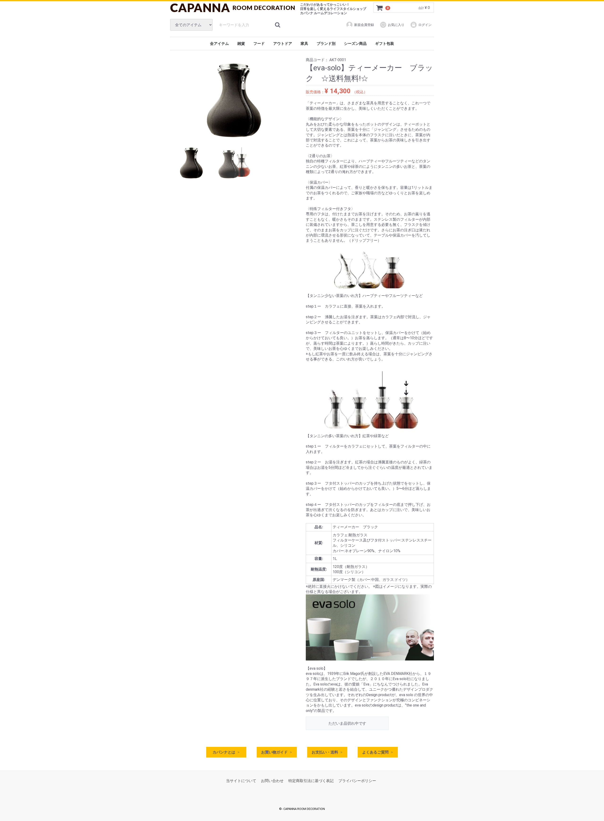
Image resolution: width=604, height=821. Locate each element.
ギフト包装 (384, 43)
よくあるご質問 (375, 752)
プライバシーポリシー (357, 781)
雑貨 (241, 43)
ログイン (425, 25)
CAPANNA (232, 7)
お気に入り (396, 25)
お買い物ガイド (274, 752)
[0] (380, 8)
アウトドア (282, 43)
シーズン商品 (355, 43)
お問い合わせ (272, 781)
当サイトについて (241, 781)
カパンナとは (224, 752)
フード (259, 43)
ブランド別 (326, 43)
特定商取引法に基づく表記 (311, 781)
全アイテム (219, 43)
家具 (304, 43)
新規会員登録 (364, 25)
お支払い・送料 (325, 752)
